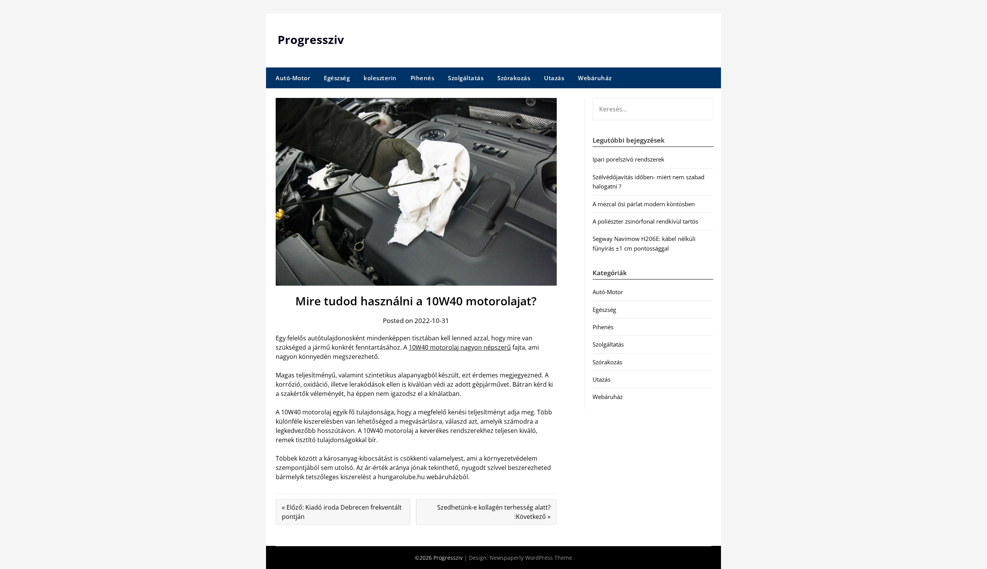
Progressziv (311, 39)
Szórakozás (513, 78)
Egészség (337, 78)
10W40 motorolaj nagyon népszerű (460, 347)
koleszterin (380, 78)
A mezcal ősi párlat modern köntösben (644, 204)
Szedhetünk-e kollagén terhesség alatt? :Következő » (494, 512)
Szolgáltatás (465, 78)
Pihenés (423, 78)
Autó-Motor (293, 78)
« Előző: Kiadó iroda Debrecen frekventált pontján (342, 512)
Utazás (554, 78)
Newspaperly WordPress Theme (531, 557)
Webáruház (595, 78)
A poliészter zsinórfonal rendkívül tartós (645, 221)
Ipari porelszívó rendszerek (628, 159)
